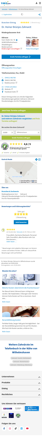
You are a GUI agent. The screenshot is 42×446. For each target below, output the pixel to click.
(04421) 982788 (10, 78)
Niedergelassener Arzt (11, 32)
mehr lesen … (11, 241)
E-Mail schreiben (10, 87)
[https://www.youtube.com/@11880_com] (27, 428)
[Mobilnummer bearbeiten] (16, 82)
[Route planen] (17, 40)
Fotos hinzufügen (32, 49)
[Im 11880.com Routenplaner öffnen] (36, 159)
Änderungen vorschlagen (11, 49)
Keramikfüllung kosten (11, 320)
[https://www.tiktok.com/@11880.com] (15, 428)
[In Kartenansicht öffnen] (39, 159)
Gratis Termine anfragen (19, 57)
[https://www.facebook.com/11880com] (4, 428)
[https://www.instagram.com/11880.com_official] (10, 428)
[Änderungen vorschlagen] (21, 48)
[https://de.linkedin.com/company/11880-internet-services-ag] (21, 428)
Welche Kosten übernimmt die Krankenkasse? (20, 288)
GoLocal (19, 232)
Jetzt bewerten (21, 222)
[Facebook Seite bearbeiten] (17, 91)
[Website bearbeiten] (12, 89)
